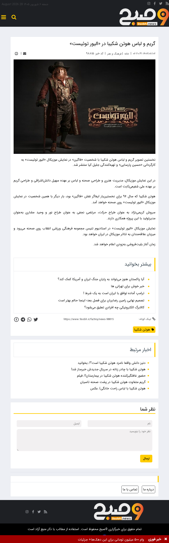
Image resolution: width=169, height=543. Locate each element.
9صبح (102, 529)
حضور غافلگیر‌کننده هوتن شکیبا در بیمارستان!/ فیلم (111, 375)
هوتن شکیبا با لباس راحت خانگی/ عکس (118, 388)
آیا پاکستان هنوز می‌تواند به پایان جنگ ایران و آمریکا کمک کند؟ (101, 279)
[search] (14, 17)
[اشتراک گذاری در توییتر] (36, 319)
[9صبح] (144, 17)
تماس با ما (130, 489)
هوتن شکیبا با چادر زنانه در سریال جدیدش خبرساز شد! (108, 369)
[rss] (167, 4)
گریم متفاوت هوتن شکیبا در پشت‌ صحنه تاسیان (113, 382)
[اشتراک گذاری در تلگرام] (23, 319)
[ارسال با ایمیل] (24, 53)
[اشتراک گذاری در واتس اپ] (29, 319)
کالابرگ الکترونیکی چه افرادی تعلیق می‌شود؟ (114, 307)
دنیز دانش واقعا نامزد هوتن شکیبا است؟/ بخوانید (112, 362)
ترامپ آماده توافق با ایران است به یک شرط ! (113, 293)
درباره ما (148, 489)
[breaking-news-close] (165, 539)
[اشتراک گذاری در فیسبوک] (16, 319)
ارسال (146, 458)
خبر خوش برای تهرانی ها (127, 286)
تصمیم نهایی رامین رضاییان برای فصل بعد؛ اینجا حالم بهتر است (101, 300)
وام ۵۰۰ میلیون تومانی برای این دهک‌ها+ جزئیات (111, 539)
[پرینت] (16, 53)
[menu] (3, 17)
